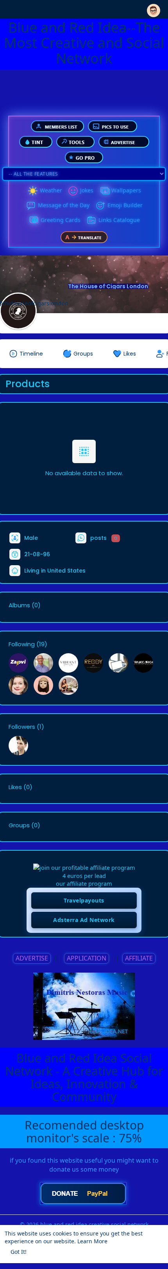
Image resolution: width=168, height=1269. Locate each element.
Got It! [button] (19, 1251)
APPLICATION (86, 958)
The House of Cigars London (108, 286)
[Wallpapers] (104, 190)
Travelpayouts (84, 900)
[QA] (33, 220)
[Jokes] (73, 190)
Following (22, 644)
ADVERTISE (32, 958)
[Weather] (32, 190)
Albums (19, 605)
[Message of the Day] (30, 205)
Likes (15, 787)
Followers (22, 727)
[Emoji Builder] (100, 205)
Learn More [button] (92, 1241)
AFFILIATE (139, 958)
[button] (153, 9)
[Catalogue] (91, 220)
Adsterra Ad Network (84, 920)
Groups (19, 825)
